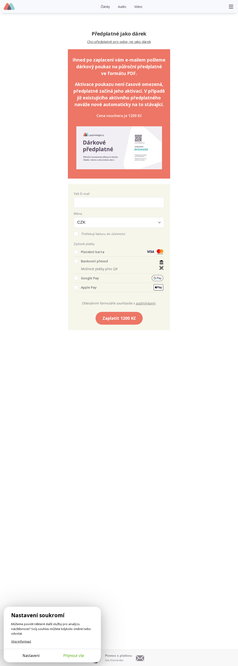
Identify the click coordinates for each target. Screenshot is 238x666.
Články (105, 6)
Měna (78, 213)
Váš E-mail (81, 194)
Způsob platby (84, 244)
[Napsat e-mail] (140, 658)
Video (138, 6)
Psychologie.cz (9, 6)
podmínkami (145, 303)
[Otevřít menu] (231, 6)
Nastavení (31, 655)
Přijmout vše (73, 655)
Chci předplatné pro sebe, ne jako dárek (119, 41)
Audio (122, 6)
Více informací (21, 641)
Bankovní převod (94, 261)
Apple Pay (89, 287)
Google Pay (90, 278)
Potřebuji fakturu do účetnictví (103, 234)
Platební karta (92, 252)
